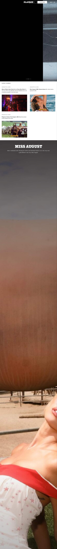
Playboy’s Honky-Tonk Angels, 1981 (10, 116)
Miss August (28, 146)
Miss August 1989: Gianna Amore (38, 89)
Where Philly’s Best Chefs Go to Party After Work (13, 89)
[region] (28, 40)
